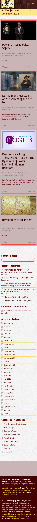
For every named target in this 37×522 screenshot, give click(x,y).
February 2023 (9, 351)
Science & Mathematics (12, 441)
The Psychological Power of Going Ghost (18, 300)
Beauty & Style (9, 428)
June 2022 (7, 375)
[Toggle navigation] (33, 4)
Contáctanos (24, 518)
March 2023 (8, 348)
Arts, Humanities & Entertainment (15, 424)
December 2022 (9, 355)
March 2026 (8, 341)
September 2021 (9, 407)
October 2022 (8, 362)
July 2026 (7, 327)
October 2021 (8, 403)
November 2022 (9, 358)
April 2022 (7, 382)
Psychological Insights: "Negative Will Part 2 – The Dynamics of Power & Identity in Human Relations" (18, 161)
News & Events (9, 438)
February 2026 (9, 344)
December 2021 (9, 396)
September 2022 (9, 365)
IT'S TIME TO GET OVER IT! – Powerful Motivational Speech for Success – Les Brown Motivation (16, 272)
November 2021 (9, 400)
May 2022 (7, 379)
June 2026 (7, 330)
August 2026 (8, 323)
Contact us (14, 494)
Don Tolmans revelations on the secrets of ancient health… (17, 99)
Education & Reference (12, 434)
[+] (18, 30)
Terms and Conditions (23, 492)
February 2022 (9, 389)
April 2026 (7, 337)
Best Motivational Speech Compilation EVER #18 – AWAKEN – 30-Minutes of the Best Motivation (17, 291)
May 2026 (7, 334)
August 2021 (8, 410)
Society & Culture (10, 445)
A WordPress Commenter (12, 311)
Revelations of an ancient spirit (17, 221)
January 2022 (8, 393)
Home (26, 11)
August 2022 (8, 369)
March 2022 (8, 386)
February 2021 (9, 414)
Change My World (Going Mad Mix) (16, 297)
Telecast (7, 448)
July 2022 (7, 372)
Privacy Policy (25, 488)
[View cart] (28, 4)
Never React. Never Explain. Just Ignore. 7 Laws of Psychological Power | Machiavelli (16, 285)
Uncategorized (9, 452)
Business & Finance (10, 431)
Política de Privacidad (15, 512)
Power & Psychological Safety (15, 46)
